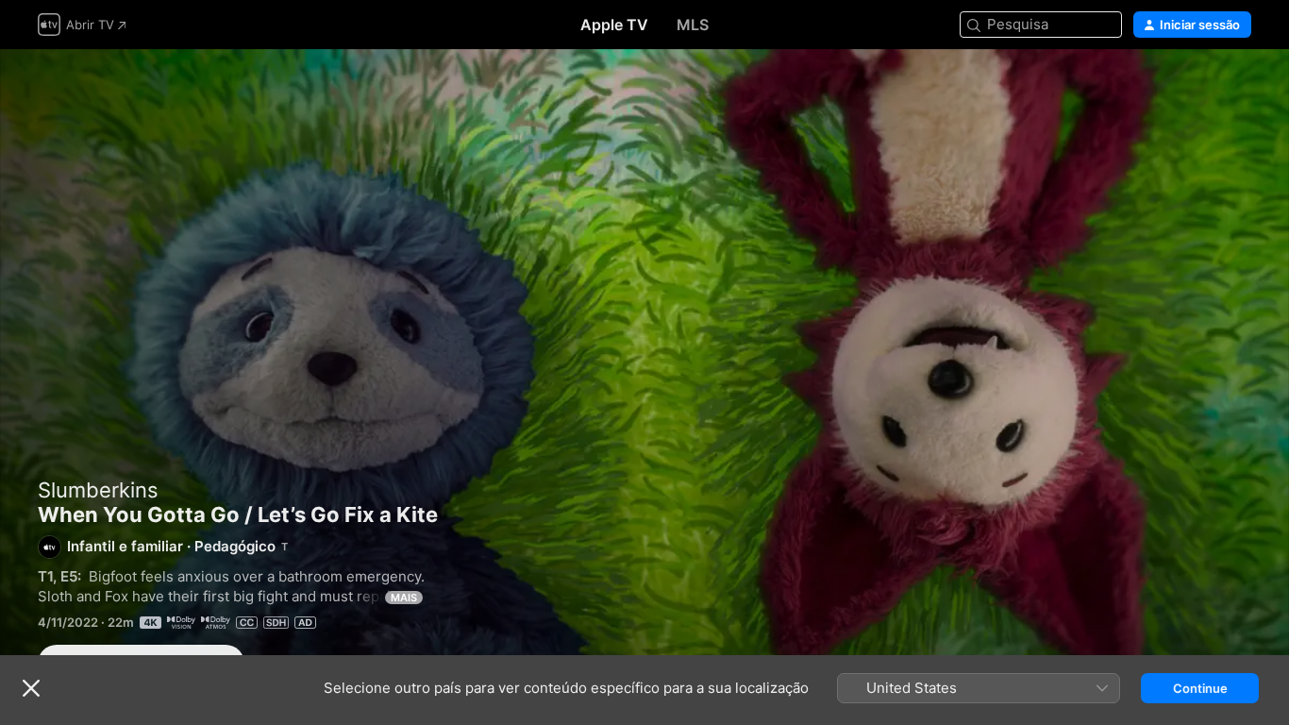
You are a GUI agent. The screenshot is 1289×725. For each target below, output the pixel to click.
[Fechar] (31, 688)
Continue (1200, 688)
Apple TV (614, 24)
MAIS (404, 597)
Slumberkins (98, 490)
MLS (693, 24)
